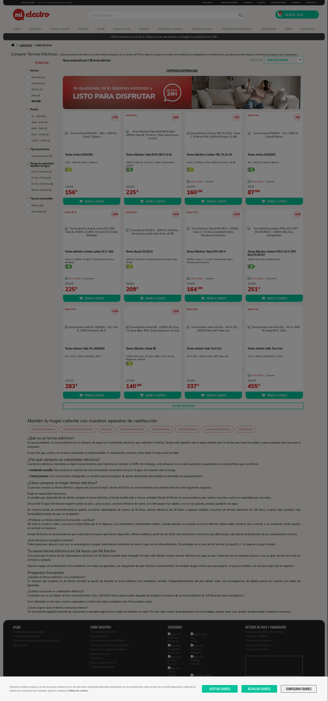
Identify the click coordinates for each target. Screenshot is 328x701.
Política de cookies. (78, 690)
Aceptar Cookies (219, 689)
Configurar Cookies (298, 689)
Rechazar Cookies (259, 689)
